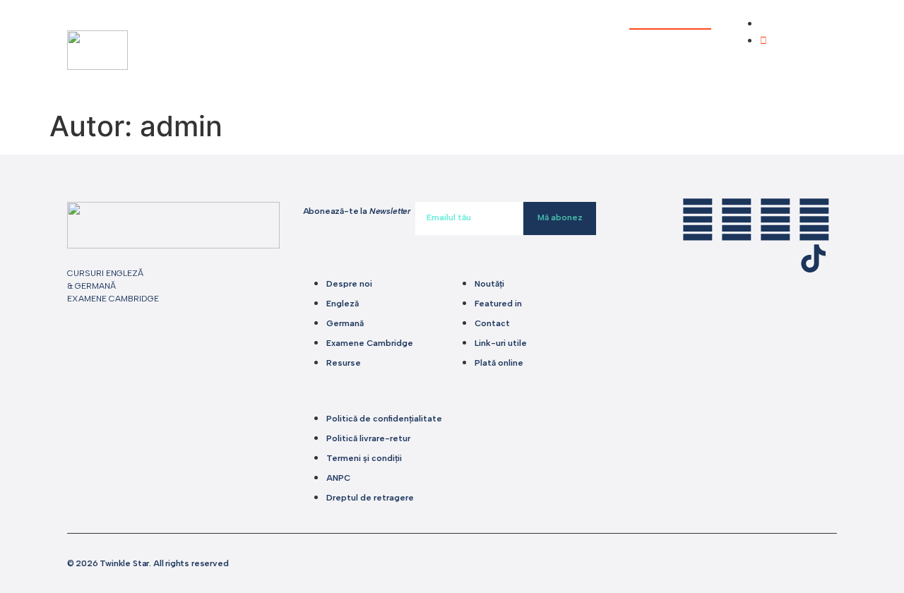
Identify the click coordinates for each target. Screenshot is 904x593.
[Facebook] (736, 219)
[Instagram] (775, 219)
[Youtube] (814, 219)
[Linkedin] (697, 219)
